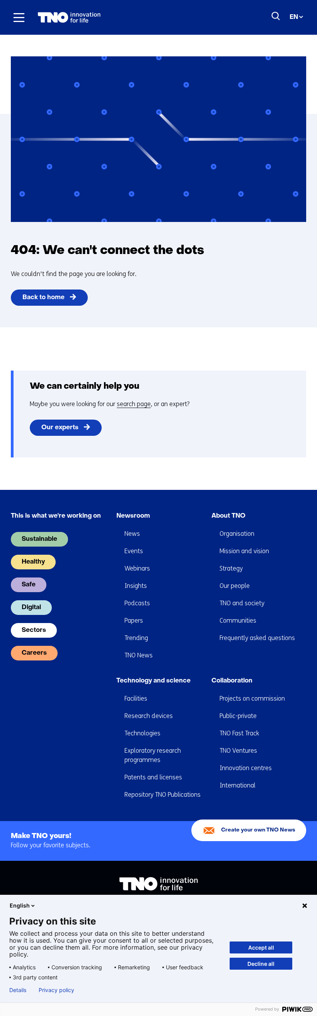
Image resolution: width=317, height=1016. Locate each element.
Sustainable (39, 539)
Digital (31, 608)
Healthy (33, 562)
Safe (29, 585)
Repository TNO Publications (162, 794)
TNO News (138, 655)
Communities (238, 620)
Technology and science (153, 681)
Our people (235, 585)
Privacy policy (56, 990)
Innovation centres (246, 768)
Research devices (148, 716)
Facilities (135, 698)
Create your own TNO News (258, 830)
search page (134, 404)
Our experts (59, 428)
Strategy (231, 568)
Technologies (142, 733)
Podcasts (137, 603)
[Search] (276, 16)
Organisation (237, 533)
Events (133, 551)
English (20, 905)
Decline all (260, 963)
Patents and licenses (153, 777)
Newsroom (133, 516)
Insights (135, 585)
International (238, 785)
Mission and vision (244, 551)
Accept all (261, 947)
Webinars (137, 568)
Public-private (238, 716)
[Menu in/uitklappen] (19, 17)
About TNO (228, 516)
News (132, 533)
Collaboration (231, 681)
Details (17, 990)
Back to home (43, 298)
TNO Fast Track (239, 733)
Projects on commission (252, 698)
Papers (133, 620)
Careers (34, 653)
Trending (136, 638)
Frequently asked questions (257, 638)
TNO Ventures (238, 750)
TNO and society (242, 603)
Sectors (34, 630)
